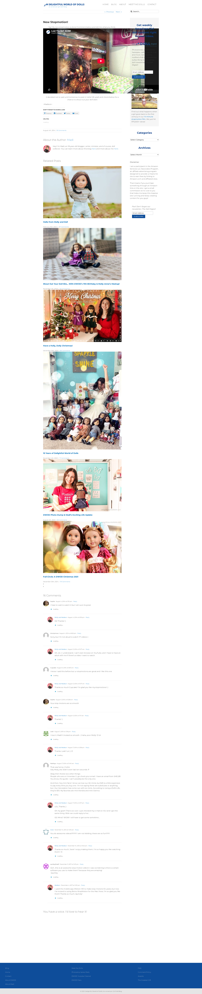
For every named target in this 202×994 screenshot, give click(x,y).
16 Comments (61, 130)
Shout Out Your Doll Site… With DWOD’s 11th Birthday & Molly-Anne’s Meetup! (81, 284)
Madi (70, 139)
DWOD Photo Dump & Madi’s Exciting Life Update (67, 515)
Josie (52, 830)
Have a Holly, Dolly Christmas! (58, 346)
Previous (110, 12)
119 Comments (65, 581)
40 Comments (64, 289)
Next (118, 12)
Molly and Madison (61, 617)
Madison (57, 885)
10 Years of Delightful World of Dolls (60, 453)
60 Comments (62, 520)
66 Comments (65, 350)
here (94, 149)
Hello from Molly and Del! (55, 222)
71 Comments (64, 458)
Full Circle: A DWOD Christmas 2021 (60, 577)
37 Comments (64, 227)
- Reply (74, 601)
